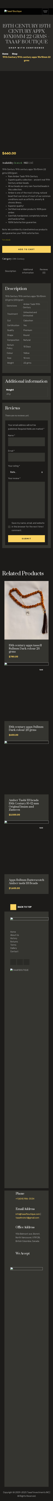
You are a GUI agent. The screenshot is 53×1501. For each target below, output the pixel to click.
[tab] (10, 271)
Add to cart (26, 249)
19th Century (18, 259)
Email (11, 451)
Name (11, 435)
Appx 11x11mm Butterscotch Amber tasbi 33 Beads (26, 881)
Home (13, 932)
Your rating (14, 466)
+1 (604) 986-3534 (25, 1199)
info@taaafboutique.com (28, 1214)
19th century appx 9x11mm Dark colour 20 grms (26, 728)
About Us (14, 935)
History (13, 938)
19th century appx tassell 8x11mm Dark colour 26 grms (25, 649)
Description (10, 271)
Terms (13, 945)
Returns (14, 942)
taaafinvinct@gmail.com (27, 1218)
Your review (14, 478)
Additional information (28, 271)
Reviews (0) (44, 271)
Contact (14, 951)
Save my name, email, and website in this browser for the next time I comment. (28, 527)
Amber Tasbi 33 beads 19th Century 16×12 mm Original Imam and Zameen (24, 805)
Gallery (13, 948)
